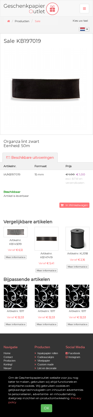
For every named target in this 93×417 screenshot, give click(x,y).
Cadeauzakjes (45, 357)
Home (7, 353)
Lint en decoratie (46, 368)
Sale (37, 21)
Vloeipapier (43, 360)
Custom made (45, 364)
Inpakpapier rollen (47, 353)
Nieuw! (7, 368)
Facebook (74, 353)
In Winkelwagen (75, 205)
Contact (8, 357)
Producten (10, 360)
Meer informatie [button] (15, 257)
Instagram (74, 357)
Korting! (8, 364)
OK (46, 408)
